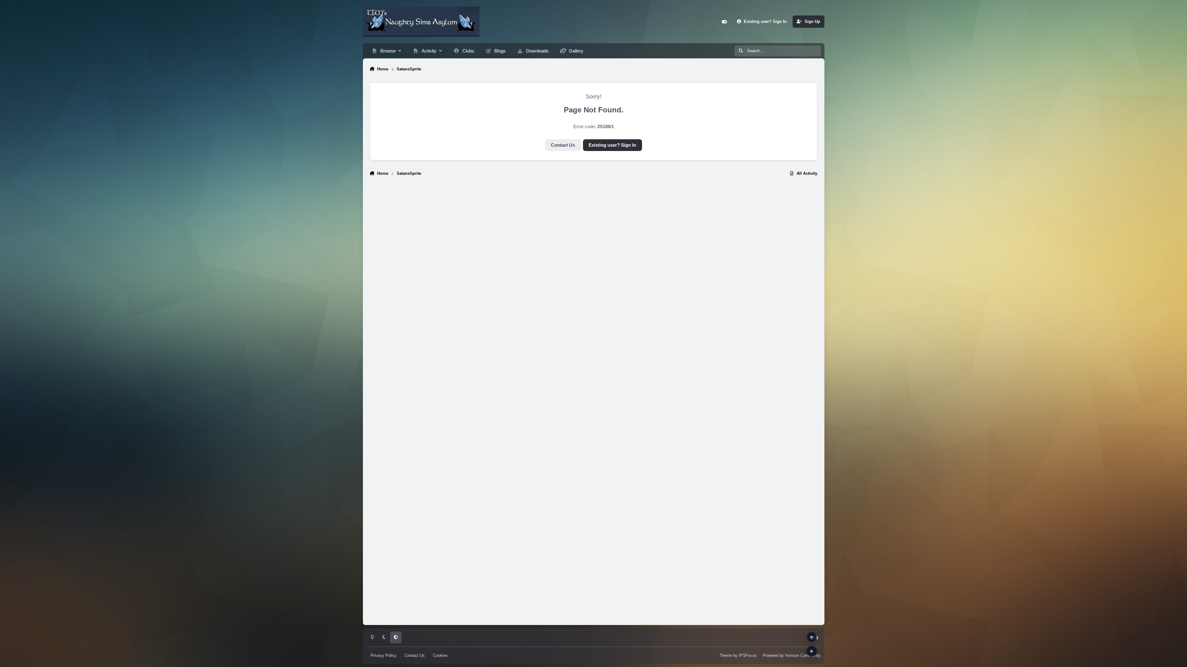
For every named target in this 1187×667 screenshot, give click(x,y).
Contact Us (563, 145)
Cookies (440, 655)
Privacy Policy (384, 655)
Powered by (792, 655)
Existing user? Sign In (612, 145)
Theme (726, 655)
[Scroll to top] (811, 637)
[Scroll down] (811, 651)
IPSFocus (748, 655)
